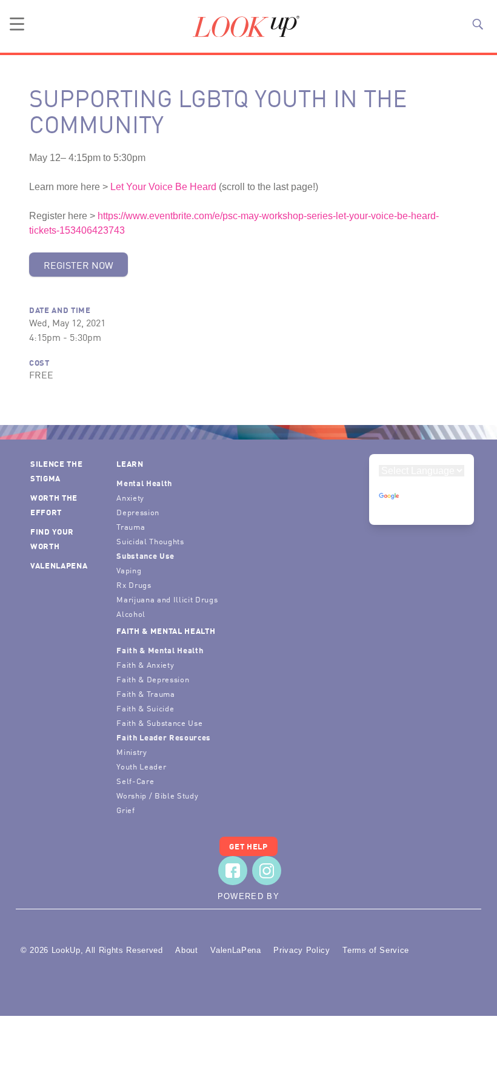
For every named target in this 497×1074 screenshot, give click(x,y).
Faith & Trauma (145, 693)
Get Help (248, 846)
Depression (137, 512)
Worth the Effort (54, 505)
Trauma (130, 526)
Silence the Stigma (56, 471)
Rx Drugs (133, 584)
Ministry (131, 751)
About (186, 950)
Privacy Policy (301, 950)
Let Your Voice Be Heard (163, 187)
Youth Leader (141, 766)
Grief (125, 809)
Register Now (78, 264)
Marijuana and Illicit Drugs (167, 599)
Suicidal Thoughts (150, 541)
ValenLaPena (58, 565)
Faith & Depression (152, 679)
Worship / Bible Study (157, 795)
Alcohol (130, 613)
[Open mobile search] (477, 24)
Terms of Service (375, 950)
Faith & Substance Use (159, 722)
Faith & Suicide (145, 708)
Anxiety (130, 497)
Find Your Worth (52, 538)
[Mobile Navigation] (17, 24)
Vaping (128, 570)
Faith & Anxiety (145, 664)
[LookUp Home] (246, 27)
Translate (422, 507)
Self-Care (135, 780)
